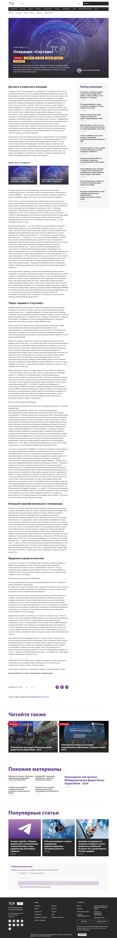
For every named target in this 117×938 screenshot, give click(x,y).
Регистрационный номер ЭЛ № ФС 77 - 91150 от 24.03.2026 (15, 915)
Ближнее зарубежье (57, 917)
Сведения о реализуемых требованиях (98, 913)
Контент (38, 9)
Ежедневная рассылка (37, 873)
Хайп (74, 9)
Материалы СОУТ (99, 917)
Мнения (32, 13)
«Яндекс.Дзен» (47, 673)
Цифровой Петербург (85, 9)
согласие (26, 887)
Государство (48, 9)
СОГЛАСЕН (82, 934)
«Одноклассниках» (52, 669)
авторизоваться (43, 697)
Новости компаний (39, 920)
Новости (11, 13)
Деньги (30, 9)
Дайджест (24, 873)
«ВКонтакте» (34, 669)
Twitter (63, 669)
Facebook (42, 669)
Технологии (66, 9)
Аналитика (39, 13)
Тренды (57, 9)
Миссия (79, 906)
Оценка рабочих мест (83, 911)
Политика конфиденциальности (83, 915)
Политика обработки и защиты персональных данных (100, 907)
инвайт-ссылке (57, 660)
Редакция (79, 908)
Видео (25, 13)
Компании (13, 9)
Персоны (23, 9)
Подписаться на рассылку (58, 883)
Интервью (19, 13)
